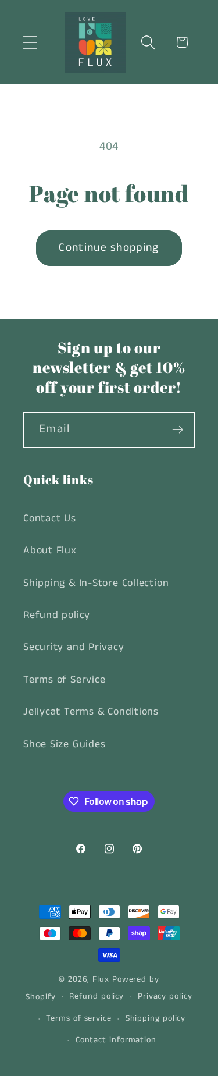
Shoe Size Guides (64, 744)
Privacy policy (165, 996)
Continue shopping (109, 247)
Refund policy (56, 615)
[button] (30, 42)
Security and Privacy (73, 647)
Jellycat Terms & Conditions (91, 711)
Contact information (116, 1040)
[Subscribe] (177, 430)
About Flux (50, 550)
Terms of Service (64, 679)
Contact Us (49, 518)
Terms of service (79, 1018)
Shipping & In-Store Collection (96, 583)
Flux (100, 979)
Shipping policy (156, 1018)
